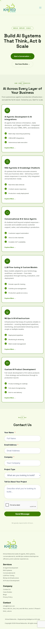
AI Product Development (11, 580)
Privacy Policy (7, 597)
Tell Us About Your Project (15, 482)
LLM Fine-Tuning (8, 575)
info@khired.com (9, 606)
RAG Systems (7, 570)
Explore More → (10, 148)
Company (8, 457)
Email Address (10, 445)
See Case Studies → (22, 64)
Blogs (5, 594)
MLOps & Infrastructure (11, 578)
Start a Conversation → (22, 56)
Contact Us (7, 589)
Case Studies (7, 592)
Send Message (22, 514)
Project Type (9, 469)
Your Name (9, 432)
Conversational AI (9, 573)
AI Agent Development (10, 568)
